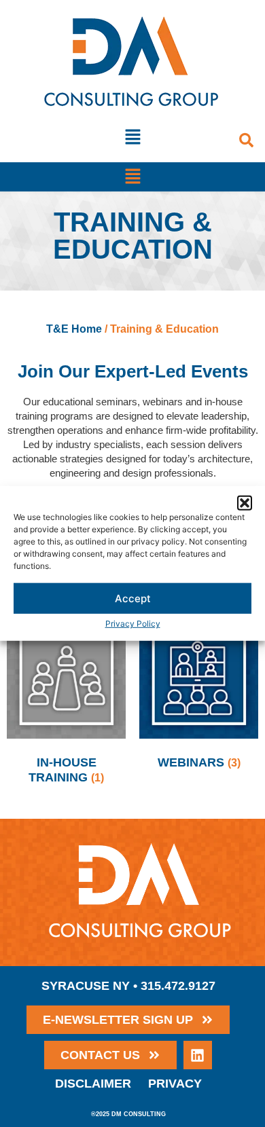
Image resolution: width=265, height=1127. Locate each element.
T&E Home (74, 329)
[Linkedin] (197, 1055)
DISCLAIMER (93, 1083)
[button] (244, 503)
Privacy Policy (132, 623)
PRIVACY (175, 1083)
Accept (133, 598)
